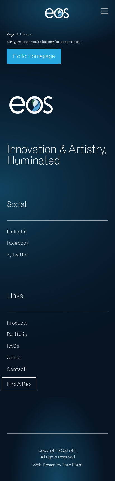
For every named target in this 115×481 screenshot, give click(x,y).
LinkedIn (17, 231)
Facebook (18, 243)
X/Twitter (17, 254)
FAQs (13, 346)
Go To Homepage (34, 55)
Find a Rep (19, 384)
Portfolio (17, 334)
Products (17, 323)
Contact (16, 369)
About (14, 357)
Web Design (44, 464)
